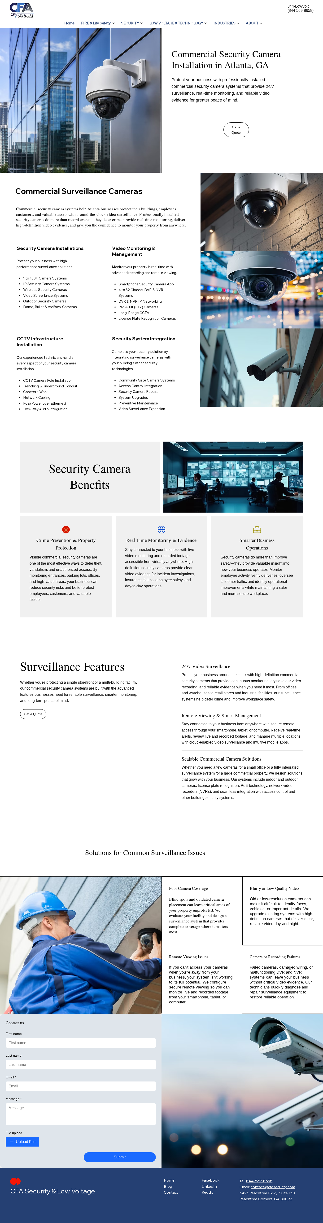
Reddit (207, 1192)
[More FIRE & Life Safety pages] (113, 23)
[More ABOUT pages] (261, 23)
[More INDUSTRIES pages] (238, 23)
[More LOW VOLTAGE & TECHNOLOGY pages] (206, 23)
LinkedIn (209, 1186)
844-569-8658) (301, 11)
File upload (14, 1133)
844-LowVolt (298, 6)
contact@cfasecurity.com (273, 1186)
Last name (14, 1055)
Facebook (210, 1180)
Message (14, 1099)
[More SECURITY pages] (141, 23)
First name (14, 1034)
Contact (171, 1192)
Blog (168, 1186)
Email (11, 1077)
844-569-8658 (259, 1181)
